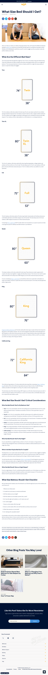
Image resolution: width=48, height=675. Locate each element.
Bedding (3, 652)
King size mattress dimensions (8, 329)
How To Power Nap (7, 596)
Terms (19, 669)
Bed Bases (4, 646)
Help (3, 661)
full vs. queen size (11, 222)
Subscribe (35, 621)
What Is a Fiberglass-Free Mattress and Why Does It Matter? (33, 573)
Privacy (15, 669)
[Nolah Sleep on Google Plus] (12, 18)
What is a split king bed (26, 459)
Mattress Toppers (5, 649)
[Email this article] (15, 18)
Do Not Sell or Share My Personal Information (32, 669)
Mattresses (4, 643)
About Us (4, 658)
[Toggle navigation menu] (2, 4)
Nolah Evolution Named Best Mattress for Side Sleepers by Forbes (11, 573)
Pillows (3, 655)
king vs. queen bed (15, 278)
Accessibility (9, 669)
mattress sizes (9, 47)
